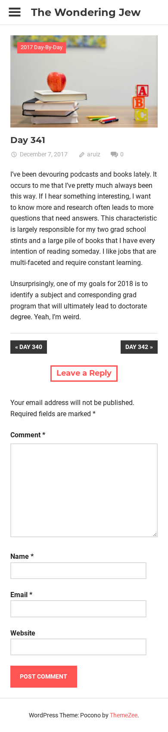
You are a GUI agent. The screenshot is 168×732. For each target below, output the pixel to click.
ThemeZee (123, 715)
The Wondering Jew (85, 12)
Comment (27, 435)
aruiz (93, 154)
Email (21, 595)
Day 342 (136, 348)
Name (22, 556)
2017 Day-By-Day (41, 47)
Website (22, 633)
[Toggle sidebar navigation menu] (14, 12)
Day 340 (33, 348)
